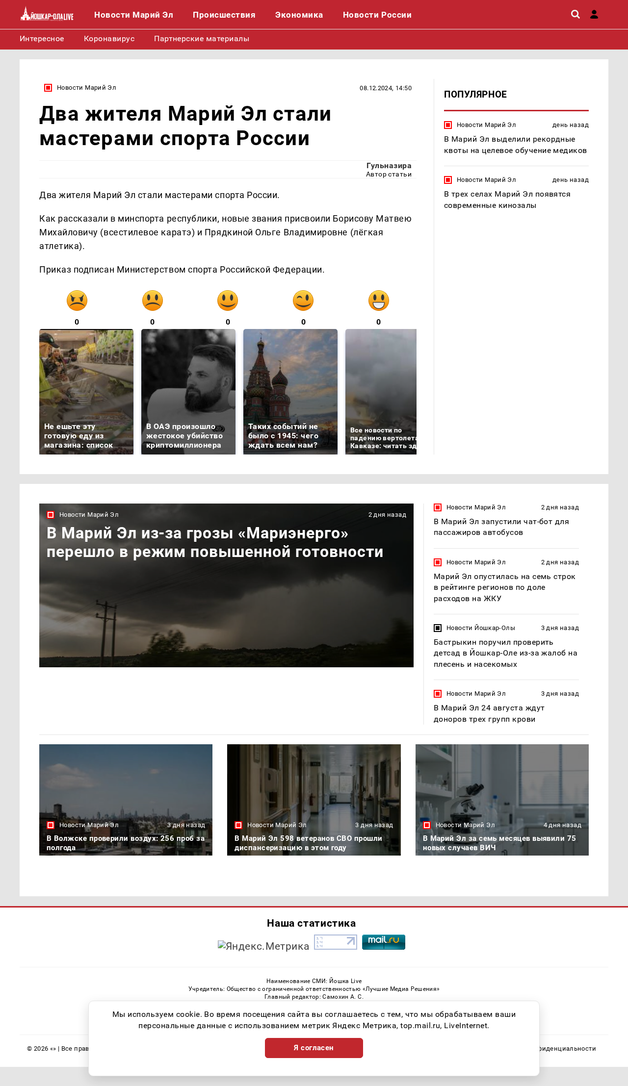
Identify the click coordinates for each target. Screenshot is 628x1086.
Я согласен (314, 1047)
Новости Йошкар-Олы (480, 627)
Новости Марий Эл (86, 87)
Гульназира (389, 165)
